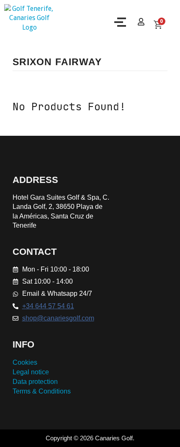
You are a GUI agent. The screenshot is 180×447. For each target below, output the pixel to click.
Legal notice (31, 372)
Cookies (25, 362)
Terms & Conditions (42, 391)
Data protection (35, 381)
